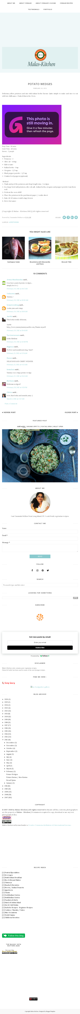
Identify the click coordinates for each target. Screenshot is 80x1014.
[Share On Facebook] (68, 217)
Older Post (70, 412)
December (10, 743)
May (7, 763)
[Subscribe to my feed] (40, 620)
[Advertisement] (40, 27)
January (9, 783)
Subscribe (40, 648)
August (8, 754)
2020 (6, 717)
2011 (5, 786)
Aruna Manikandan (15, 280)
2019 (6, 719)
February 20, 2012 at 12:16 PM (17, 342)
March (8, 769)
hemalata (10, 369)
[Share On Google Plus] (72, 217)
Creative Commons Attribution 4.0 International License (49, 825)
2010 (6, 789)
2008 (6, 795)
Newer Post (10, 412)
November (10, 745)
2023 (6, 708)
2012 (6, 740)
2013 (6, 737)
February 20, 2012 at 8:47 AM (17, 289)
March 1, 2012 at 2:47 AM (15, 399)
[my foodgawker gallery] (40, 687)
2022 (6, 711)
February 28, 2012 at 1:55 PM (17, 387)
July (7, 757)
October (9, 748)
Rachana (10, 381)
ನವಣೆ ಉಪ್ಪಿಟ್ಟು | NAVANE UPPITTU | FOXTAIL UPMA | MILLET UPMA (40, 426)
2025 (6, 702)
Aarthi (9, 316)
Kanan (9, 358)
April (8, 766)
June (8, 760)
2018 (6, 722)
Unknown (11, 294)
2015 (6, 731)
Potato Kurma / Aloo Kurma (16, 777)
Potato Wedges (12, 774)
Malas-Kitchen (34, 1011)
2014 (6, 734)
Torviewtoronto (13, 335)
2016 (6, 728)
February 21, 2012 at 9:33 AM (17, 365)
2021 (6, 714)
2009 (6, 792)
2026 (6, 699)
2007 (6, 797)
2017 (6, 725)
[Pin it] (76, 217)
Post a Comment (11, 404)
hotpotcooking (13, 305)
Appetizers (14, 222)
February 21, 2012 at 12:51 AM (17, 353)
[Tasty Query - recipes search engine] (8, 684)
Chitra (9, 392)
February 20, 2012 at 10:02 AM (17, 300)
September (10, 751)
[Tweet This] (64, 217)
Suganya (10, 347)
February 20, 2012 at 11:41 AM (17, 330)
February (9, 771)
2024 (6, 705)
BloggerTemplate (50, 1011)
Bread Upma (11, 780)
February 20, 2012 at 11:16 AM (17, 311)
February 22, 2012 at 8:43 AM (17, 376)
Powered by (35, 656)
